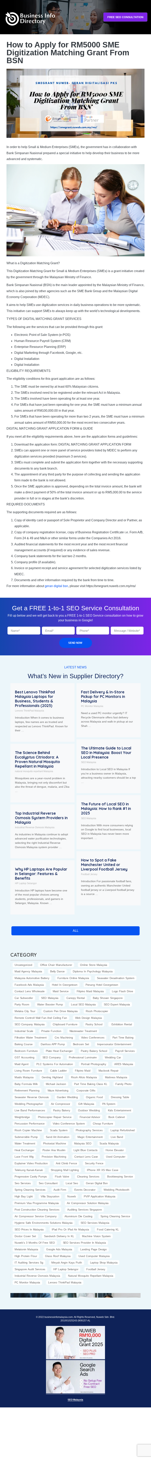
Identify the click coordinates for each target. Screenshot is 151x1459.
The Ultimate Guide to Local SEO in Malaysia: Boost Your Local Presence (106, 753)
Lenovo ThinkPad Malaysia (29, 710)
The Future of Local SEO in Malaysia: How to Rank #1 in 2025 (106, 808)
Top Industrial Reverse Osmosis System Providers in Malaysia (41, 818)
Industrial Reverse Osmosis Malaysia (34, 827)
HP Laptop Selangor (26, 883)
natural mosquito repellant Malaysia (34, 771)
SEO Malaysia (88, 762)
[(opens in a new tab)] (31, 1295)
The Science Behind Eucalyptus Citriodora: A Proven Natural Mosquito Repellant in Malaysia (37, 759)
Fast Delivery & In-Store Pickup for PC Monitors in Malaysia (103, 696)
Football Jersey (89, 874)
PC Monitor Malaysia (92, 706)
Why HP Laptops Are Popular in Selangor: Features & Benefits (41, 874)
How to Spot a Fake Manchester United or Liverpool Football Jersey (104, 865)
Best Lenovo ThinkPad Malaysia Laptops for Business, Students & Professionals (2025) (35, 699)
